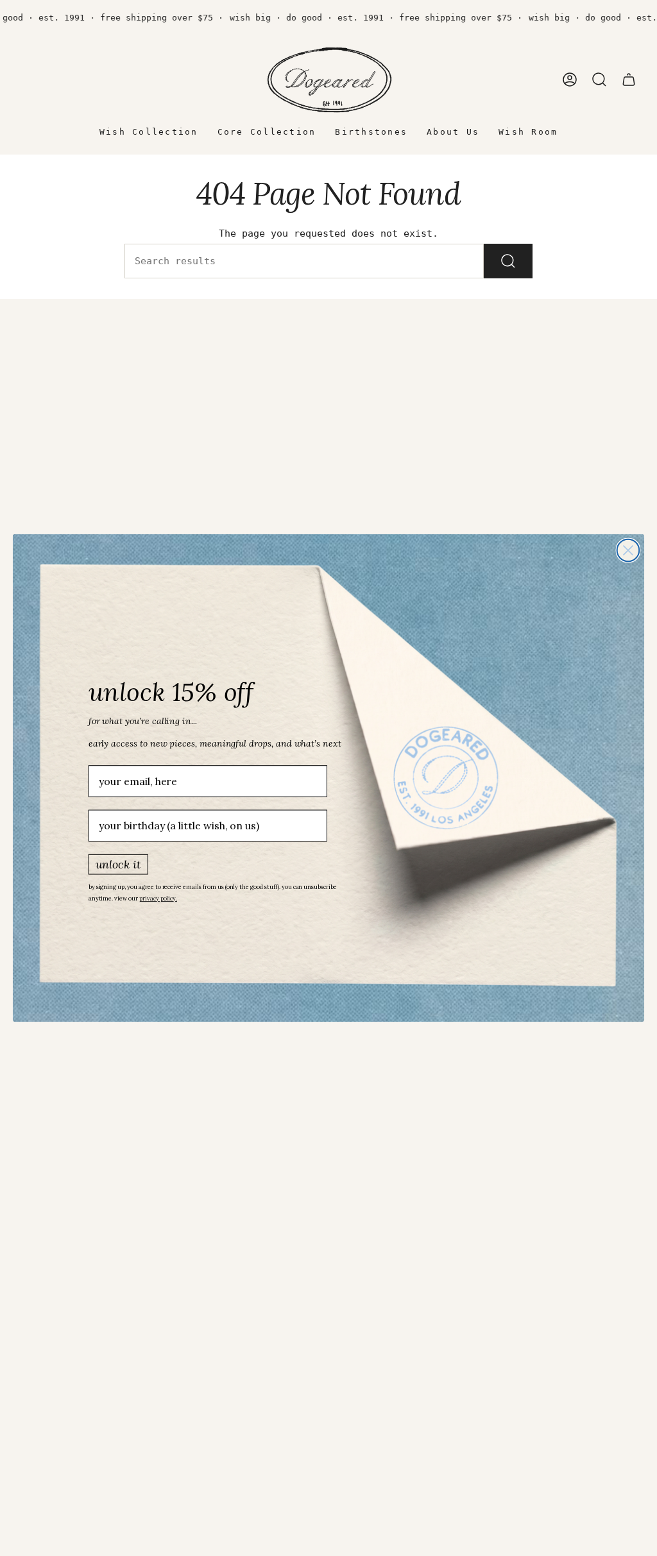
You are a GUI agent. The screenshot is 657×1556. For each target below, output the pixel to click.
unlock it (118, 863)
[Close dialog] (628, 550)
